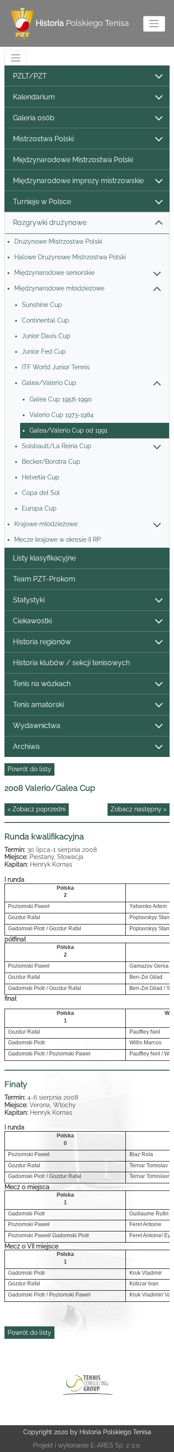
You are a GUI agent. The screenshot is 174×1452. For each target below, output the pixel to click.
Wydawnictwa (36, 725)
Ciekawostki (32, 621)
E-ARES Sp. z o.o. (116, 1445)
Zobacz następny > (138, 809)
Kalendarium (34, 97)
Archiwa (26, 746)
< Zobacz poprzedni (37, 809)
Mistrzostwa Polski (43, 139)
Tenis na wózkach (41, 683)
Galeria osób (33, 118)
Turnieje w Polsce (42, 201)
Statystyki (29, 600)
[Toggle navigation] (154, 24)
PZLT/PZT (30, 76)
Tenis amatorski (38, 704)
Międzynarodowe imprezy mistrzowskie (78, 180)
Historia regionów (42, 642)
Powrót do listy (29, 769)
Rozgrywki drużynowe (50, 222)
